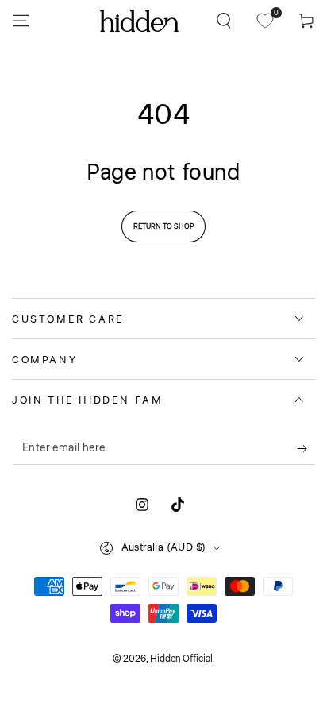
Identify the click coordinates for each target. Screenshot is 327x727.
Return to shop (163, 227)
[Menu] (20, 20)
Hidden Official (181, 659)
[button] (223, 20)
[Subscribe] (306, 448)
